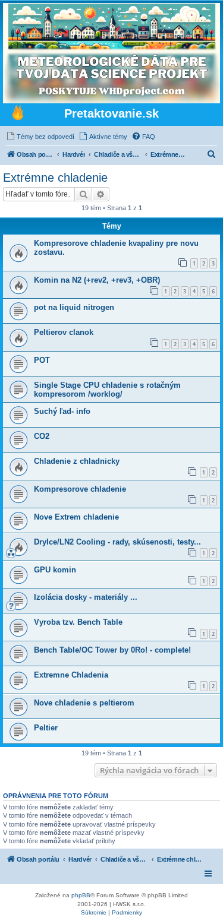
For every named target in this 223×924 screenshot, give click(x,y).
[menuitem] (40, 136)
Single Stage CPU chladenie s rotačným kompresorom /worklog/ (107, 389)
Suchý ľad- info (62, 411)
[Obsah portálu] (18, 114)
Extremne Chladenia (71, 674)
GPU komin (55, 569)
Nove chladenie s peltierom (84, 702)
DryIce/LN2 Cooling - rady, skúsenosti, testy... (117, 541)
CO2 (41, 436)
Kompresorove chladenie (80, 489)
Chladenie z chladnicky (77, 461)
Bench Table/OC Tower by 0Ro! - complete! (112, 649)
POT (42, 360)
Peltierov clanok (63, 332)
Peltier (46, 727)
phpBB (80, 895)
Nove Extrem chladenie (76, 516)
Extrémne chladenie (55, 177)
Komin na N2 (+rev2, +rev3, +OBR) (97, 280)
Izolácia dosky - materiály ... (85, 597)
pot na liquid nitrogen (74, 307)
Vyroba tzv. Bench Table (78, 622)
